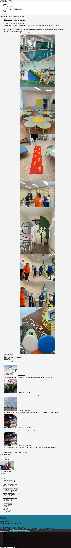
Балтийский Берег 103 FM (6, 1)
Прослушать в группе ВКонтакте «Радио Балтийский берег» (18, 32)
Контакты (5, 533)
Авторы (5, 541)
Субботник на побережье (24, 410)
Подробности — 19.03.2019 (24, 427)
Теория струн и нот (7, 508)
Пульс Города (6, 500)
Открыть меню (3, 0)
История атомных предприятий (10, 488)
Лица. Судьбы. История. (8, 493)
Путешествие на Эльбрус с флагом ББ (12, 501)
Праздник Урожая (8, 359)
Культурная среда (7, 491)
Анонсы (5, 483)
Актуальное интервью (8, 480)
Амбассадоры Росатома (8, 481)
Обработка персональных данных (14, 538)
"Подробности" (19, 361)
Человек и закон (6, 511)
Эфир (4, 512)
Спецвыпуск (6, 505)
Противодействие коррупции (12, 537)
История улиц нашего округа (10, 490)
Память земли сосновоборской (10, 498)
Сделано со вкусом (7, 503)
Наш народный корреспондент (10, 494)
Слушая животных (7, 504)
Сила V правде (21, 375)
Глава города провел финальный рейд (12, 357)
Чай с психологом (7, 510)
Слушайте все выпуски (5, 471)
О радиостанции (9, 536)
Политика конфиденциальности (21, 531)
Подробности (6, 499)
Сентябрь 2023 (21, 23)
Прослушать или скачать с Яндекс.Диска (13, 31)
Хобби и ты (5, 509)
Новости (5, 496)
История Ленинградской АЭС (10, 489)
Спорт (4, 506)
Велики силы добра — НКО (9, 484)
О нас (4, 534)
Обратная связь (6, 543)
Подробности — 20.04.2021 (24, 445)
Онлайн (5, 539)
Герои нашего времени (8, 485)
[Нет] (29, 531)
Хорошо (12, 531)
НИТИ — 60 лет (7, 495)
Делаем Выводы (6, 486)
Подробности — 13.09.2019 (24, 392)
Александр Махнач (8, 354)
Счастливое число (7, 542)
